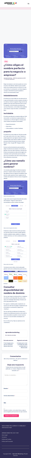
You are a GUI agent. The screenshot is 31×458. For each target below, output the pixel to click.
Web (5, 402)
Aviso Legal (4, 435)
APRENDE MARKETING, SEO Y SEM (10, 433)
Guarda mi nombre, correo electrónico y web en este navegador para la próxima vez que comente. (15, 411)
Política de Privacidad (7, 441)
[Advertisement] (15, 25)
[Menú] (28, 3)
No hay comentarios (10, 79)
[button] (10, 335)
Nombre (6, 388)
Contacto (4, 437)
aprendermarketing (12, 332)
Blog (6, 61)
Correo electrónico (9, 395)
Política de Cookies (6, 439)
